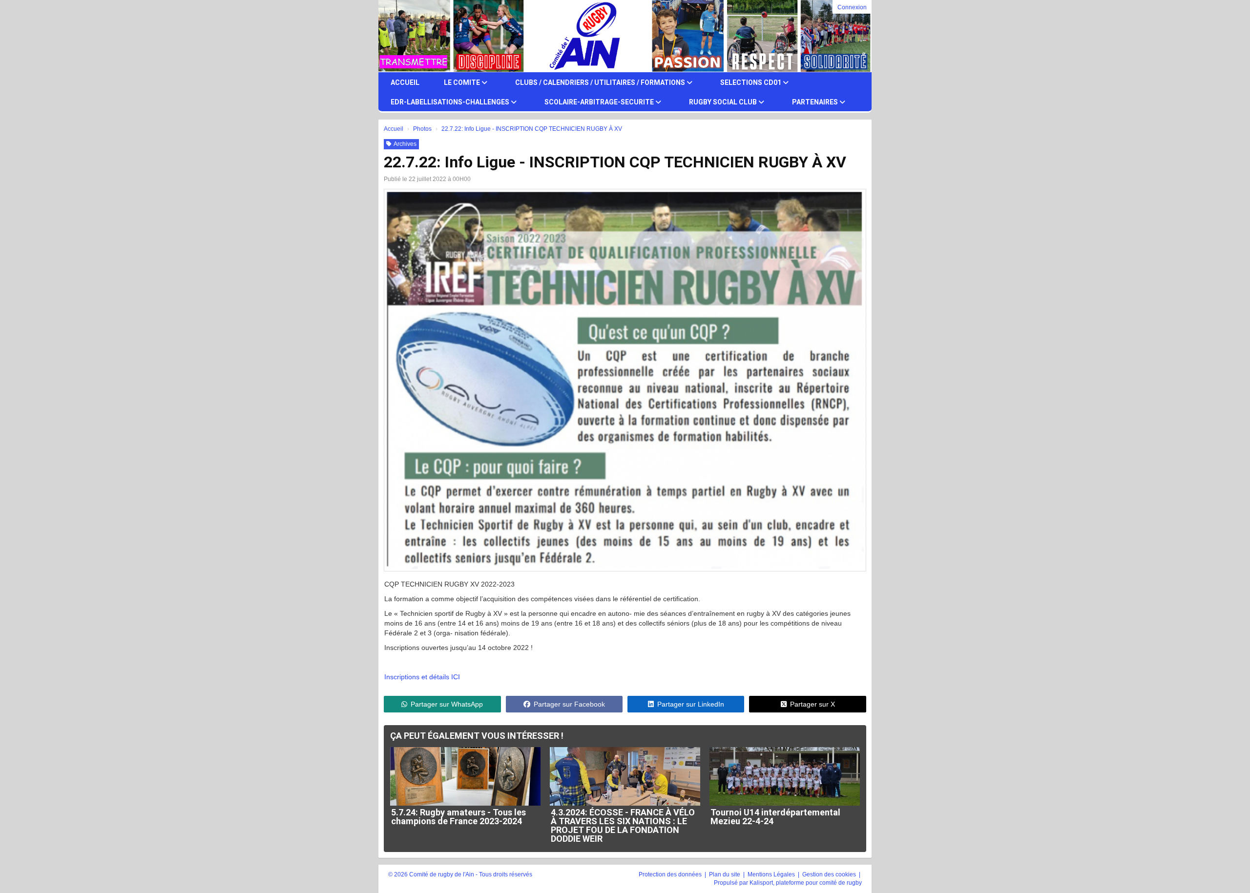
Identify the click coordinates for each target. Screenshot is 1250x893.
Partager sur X (812, 704)
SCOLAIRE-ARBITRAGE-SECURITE (599, 102)
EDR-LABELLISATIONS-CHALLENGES (451, 102)
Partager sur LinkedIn (690, 704)
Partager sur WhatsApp (447, 704)
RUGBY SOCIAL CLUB (723, 102)
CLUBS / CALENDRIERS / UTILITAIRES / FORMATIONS (601, 82)
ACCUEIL (405, 82)
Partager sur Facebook (569, 704)
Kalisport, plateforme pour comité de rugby (806, 882)
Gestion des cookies (829, 874)
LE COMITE (462, 82)
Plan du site (725, 874)
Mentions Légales (772, 874)
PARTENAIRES (815, 102)
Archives (405, 144)
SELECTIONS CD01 (751, 82)
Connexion (852, 7)
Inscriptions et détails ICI (422, 677)
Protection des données (671, 874)
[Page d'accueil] (406, 36)
